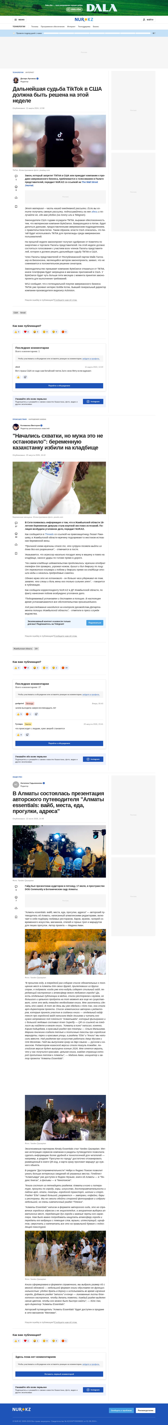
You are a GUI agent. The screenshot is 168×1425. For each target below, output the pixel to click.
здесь (94, 211)
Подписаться (94, 623)
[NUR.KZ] (84, 19)
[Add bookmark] (16, 206)
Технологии (19, 26)
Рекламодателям (145, 1410)
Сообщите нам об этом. (65, 300)
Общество (17, 777)
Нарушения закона (37, 419)
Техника (34, 26)
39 (66, 668)
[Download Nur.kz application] (84, 8)
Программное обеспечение (53, 26)
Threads (49, 534)
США (16, 313)
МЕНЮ (21, 20)
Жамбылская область (23, 649)
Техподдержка (84, 26)
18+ (36, 649)
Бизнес (96, 26)
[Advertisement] (84, 52)
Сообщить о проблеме (121, 1410)
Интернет (71, 26)
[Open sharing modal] (16, 197)
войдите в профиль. (91, 359)
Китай (22, 313)
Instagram (95, 401)
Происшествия (20, 419)
